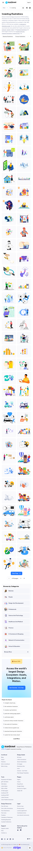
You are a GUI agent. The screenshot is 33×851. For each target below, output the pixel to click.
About (2, 759)
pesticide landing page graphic (12, 713)
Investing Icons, (16, 33)
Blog (2, 757)
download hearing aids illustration (13, 731)
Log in (28, 2)
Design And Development (16, 603)
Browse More (8, 652)
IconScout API (4, 793)
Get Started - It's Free (16, 687)
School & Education (14, 646)
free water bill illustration (11, 724)
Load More (16, 738)
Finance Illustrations (20, 36)
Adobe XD (19, 790)
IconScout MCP (5, 795)
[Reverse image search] (23, 7)
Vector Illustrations (21, 761)
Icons (18, 768)
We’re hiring (4, 766)
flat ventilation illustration (11, 706)
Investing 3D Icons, (20, 31)
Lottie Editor (4, 786)
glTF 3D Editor (4, 781)
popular (9, 29)
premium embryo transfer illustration (14, 720)
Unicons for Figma (21, 788)
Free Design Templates (23, 773)
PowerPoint (20, 784)
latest (12, 29)
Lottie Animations (21, 759)
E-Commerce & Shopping (16, 634)
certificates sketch (9, 717)
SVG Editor (4, 784)
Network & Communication (16, 640)
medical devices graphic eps (12, 727)
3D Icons (19, 757)
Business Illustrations (8, 36)
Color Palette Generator (7, 799)
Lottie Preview (4, 797)
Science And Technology (16, 615)
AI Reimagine (4, 790)
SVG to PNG (4, 788)
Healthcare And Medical (16, 621)
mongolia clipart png (10, 703)
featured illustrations (22, 29)
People (11, 597)
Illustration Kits (21, 766)
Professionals (12, 609)
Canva (18, 781)
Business (11, 590)
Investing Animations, (7, 33)
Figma (18, 779)
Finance (11, 627)
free (13, 17)
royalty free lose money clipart (12, 735)
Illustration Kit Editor (6, 779)
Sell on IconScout (5, 764)
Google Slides (20, 786)
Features (3, 761)
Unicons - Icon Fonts (22, 770)
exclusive (4, 29)
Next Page (15, 573)
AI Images (19, 764)
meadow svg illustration (11, 710)
